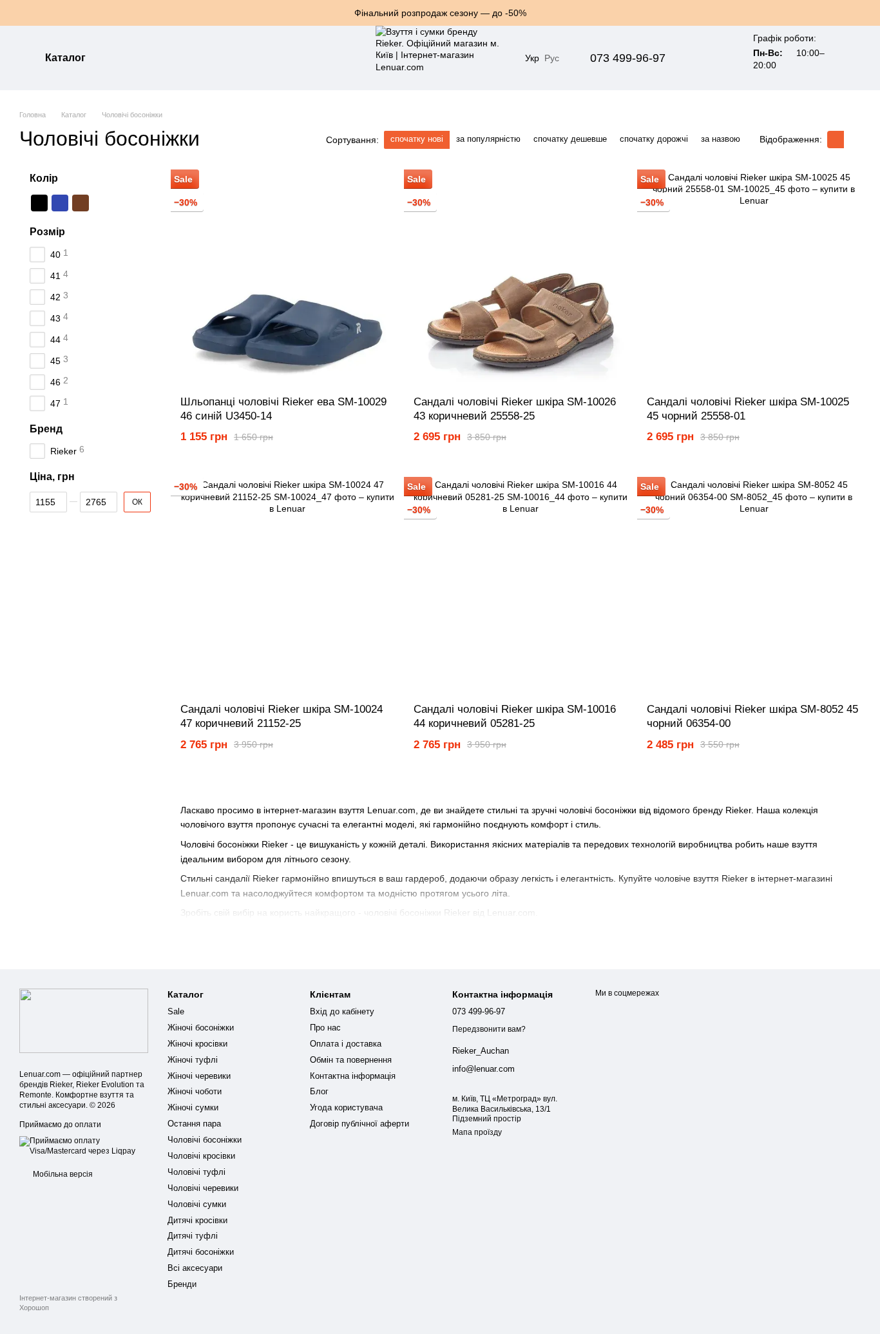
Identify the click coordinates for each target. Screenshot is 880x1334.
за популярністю (488, 139)
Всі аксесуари (194, 1268)
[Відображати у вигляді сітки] (835, 139)
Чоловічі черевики (202, 1188)
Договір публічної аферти (359, 1123)
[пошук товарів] (134, 58)
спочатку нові (416, 139)
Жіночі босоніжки (200, 1027)
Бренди (181, 1284)
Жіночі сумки (192, 1107)
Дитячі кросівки (197, 1220)
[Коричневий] (80, 203)
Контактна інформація (353, 1076)
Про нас (325, 1027)
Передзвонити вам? (489, 1029)
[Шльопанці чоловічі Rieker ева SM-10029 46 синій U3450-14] (287, 278)
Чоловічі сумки (196, 1204)
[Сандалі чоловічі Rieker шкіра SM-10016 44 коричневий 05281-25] (520, 586)
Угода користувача (346, 1107)
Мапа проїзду (477, 1132)
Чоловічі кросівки (201, 1156)
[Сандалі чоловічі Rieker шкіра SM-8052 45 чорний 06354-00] (754, 586)
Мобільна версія (62, 1174)
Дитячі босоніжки (200, 1252)
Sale (175, 1011)
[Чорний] (39, 203)
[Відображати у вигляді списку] (852, 139)
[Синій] (60, 203)
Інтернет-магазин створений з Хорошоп (68, 1302)
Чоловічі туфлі (196, 1172)
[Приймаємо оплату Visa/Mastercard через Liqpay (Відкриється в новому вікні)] (83, 1145)
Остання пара (194, 1123)
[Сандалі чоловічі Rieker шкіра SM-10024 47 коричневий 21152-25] (287, 586)
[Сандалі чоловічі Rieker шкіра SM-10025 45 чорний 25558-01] (754, 278)
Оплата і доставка (345, 1044)
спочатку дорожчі (654, 139)
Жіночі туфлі (192, 1060)
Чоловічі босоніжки (204, 1140)
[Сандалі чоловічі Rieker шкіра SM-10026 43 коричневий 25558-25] (520, 278)
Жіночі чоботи (194, 1091)
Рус (551, 58)
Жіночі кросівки (197, 1044)
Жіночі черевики (199, 1076)
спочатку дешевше (570, 139)
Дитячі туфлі (192, 1236)
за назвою (720, 139)
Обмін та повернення (351, 1060)
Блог (319, 1091)
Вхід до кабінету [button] (342, 1011)
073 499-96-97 (627, 58)
